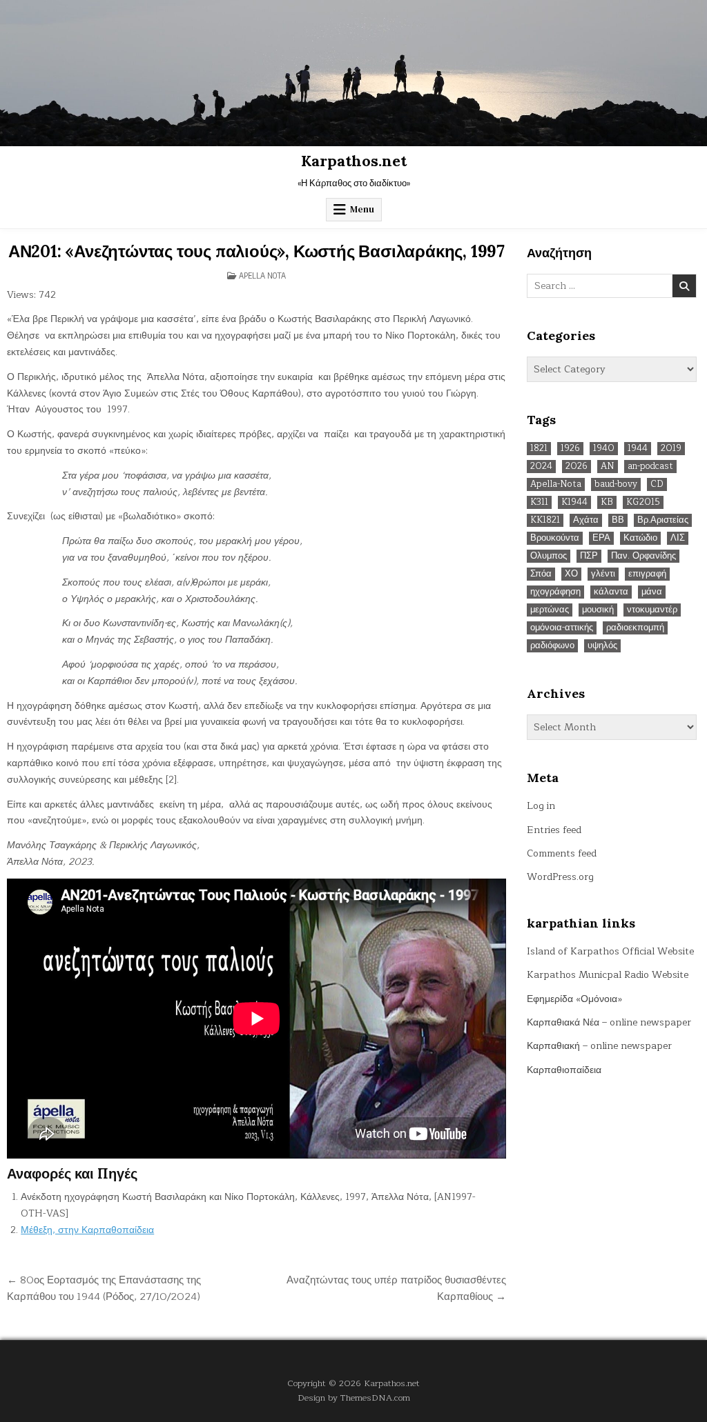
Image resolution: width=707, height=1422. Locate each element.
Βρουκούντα (554, 538)
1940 (603, 448)
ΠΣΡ (589, 556)
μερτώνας (549, 610)
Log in (541, 806)
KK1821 (545, 520)
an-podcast (650, 466)
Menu (362, 209)
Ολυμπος (548, 556)
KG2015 (643, 502)
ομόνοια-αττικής (561, 627)
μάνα (651, 592)
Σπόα (541, 574)
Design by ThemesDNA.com (354, 1397)
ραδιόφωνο (552, 645)
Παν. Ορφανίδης (643, 556)
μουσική (598, 610)
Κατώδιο (640, 538)
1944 (638, 448)
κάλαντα (611, 592)
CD (657, 484)
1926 (570, 448)
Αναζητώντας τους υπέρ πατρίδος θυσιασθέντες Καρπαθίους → (396, 1288)
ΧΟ (571, 574)
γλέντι (603, 574)
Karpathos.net (354, 160)
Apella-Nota (555, 484)
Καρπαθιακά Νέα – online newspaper (609, 1022)
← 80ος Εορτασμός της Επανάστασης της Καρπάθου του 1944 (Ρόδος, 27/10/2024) (104, 1288)
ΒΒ (618, 520)
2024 (541, 466)
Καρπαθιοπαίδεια (564, 1070)
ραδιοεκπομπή (635, 627)
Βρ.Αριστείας (662, 520)
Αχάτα (586, 520)
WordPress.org (560, 877)
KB (607, 502)
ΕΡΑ (601, 538)
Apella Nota (262, 275)
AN (607, 466)
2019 (671, 448)
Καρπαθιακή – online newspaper (599, 1046)
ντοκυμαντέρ (652, 610)
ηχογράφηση (555, 592)
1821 (539, 448)
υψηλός (602, 645)
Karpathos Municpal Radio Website (607, 975)
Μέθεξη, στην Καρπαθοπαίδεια (87, 1230)
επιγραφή (647, 574)
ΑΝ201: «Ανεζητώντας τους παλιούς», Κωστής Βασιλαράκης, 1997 (256, 251)
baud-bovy (615, 484)
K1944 (574, 502)
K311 (539, 502)
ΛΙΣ (677, 538)
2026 (576, 466)
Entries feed (554, 830)
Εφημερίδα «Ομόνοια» (574, 999)
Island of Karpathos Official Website (610, 951)
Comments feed (562, 853)
